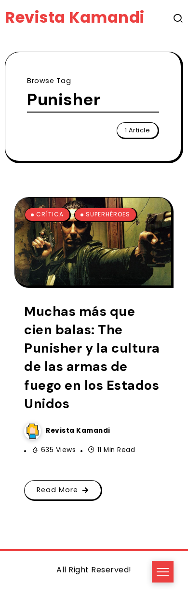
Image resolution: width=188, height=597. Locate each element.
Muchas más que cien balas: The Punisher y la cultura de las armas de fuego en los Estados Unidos (92, 357)
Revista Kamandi (75, 17)
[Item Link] (93, 241)
